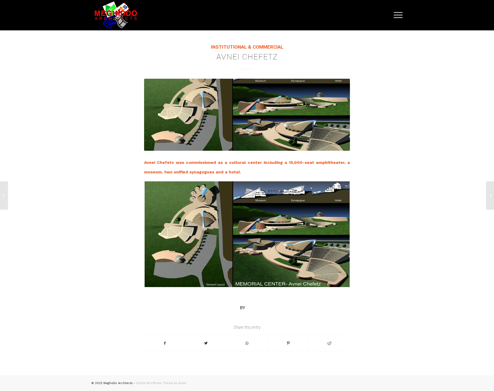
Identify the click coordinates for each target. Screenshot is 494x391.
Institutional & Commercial (247, 47)
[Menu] (396, 15)
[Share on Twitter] (206, 343)
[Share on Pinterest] (288, 343)
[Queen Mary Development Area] (490, 195)
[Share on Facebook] (165, 343)
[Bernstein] (4, 195)
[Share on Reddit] (329, 343)
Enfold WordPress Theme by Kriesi (161, 383)
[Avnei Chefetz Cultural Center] (247, 115)
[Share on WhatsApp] (247, 343)
